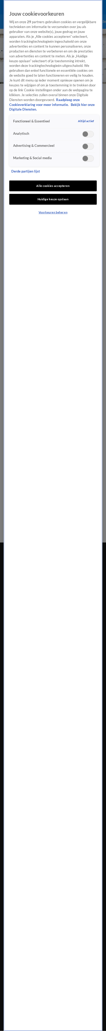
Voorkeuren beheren (53, 212)
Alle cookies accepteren (52, 185)
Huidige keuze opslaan (53, 199)
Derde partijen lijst (25, 171)
